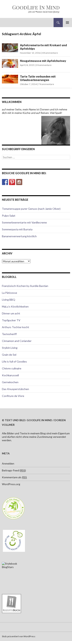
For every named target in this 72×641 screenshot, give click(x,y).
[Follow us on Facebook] (5, 182)
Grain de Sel (9, 354)
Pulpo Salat (8, 215)
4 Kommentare (50, 52)
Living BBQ (8, 299)
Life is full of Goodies (14, 361)
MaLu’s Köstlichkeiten (15, 306)
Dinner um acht (11, 313)
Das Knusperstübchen (15, 389)
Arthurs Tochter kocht (15, 327)
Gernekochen (10, 382)
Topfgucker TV (11, 320)
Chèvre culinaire (11, 368)
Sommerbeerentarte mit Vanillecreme (24, 222)
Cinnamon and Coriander (16, 340)
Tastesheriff (9, 334)
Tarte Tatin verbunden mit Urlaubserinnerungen (38, 78)
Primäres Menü (67, 22)
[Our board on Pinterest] (12, 182)
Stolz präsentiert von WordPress (18, 636)
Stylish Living (9, 347)
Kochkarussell (10, 375)
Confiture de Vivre (13, 395)
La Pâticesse (9, 292)
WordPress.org (11, 484)
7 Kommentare (46, 84)
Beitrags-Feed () (14, 470)
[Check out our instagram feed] (19, 182)
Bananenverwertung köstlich (19, 236)
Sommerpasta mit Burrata (17, 229)
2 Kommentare (43, 65)
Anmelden (8, 463)
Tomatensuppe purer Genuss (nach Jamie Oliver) (31, 208)
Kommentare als (14, 477)
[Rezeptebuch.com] (11, 603)
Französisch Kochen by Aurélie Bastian (25, 285)
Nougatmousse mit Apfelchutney (43, 60)
